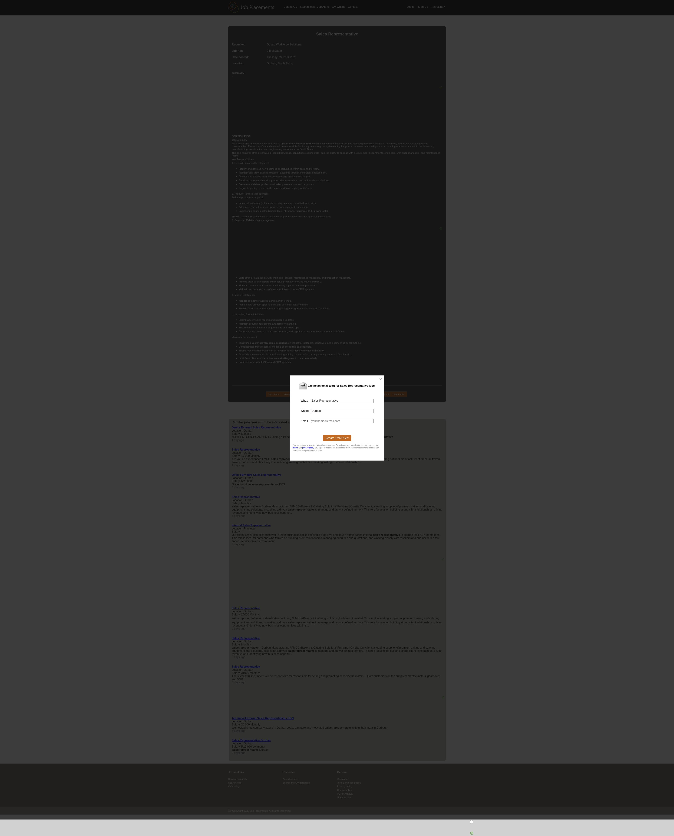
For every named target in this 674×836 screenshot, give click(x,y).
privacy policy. (308, 448)
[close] (471, 822)
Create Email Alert (337, 438)
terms (295, 448)
